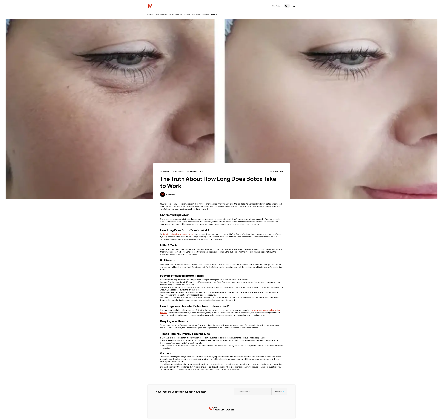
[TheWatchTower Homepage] (149, 6)
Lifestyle (187, 14)
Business (206, 14)
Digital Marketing (161, 14)
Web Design (196, 14)
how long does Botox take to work (178, 234)
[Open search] (294, 5)
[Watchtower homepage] (221, 409)
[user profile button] (287, 6)
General (150, 14)
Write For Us (276, 6)
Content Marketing (175, 14)
